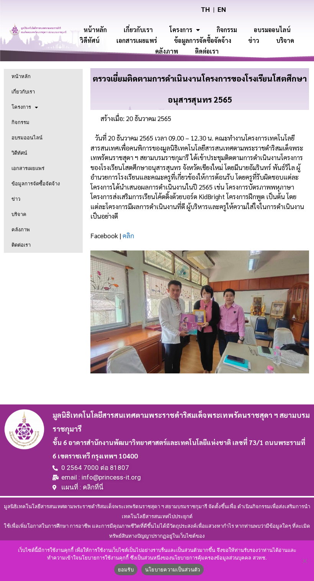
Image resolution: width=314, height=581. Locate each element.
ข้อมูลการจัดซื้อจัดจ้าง (202, 40)
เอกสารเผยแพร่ (136, 40)
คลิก (128, 235)
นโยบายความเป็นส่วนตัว (172, 569)
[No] (304, 561)
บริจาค (285, 40)
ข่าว (253, 40)
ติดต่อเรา (207, 51)
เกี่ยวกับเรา (138, 30)
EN (222, 9)
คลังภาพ (166, 51)
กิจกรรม (227, 30)
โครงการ (181, 30)
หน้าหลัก (95, 30)
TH (205, 9)
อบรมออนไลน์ (272, 30)
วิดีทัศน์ (90, 40)
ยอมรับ (126, 569)
